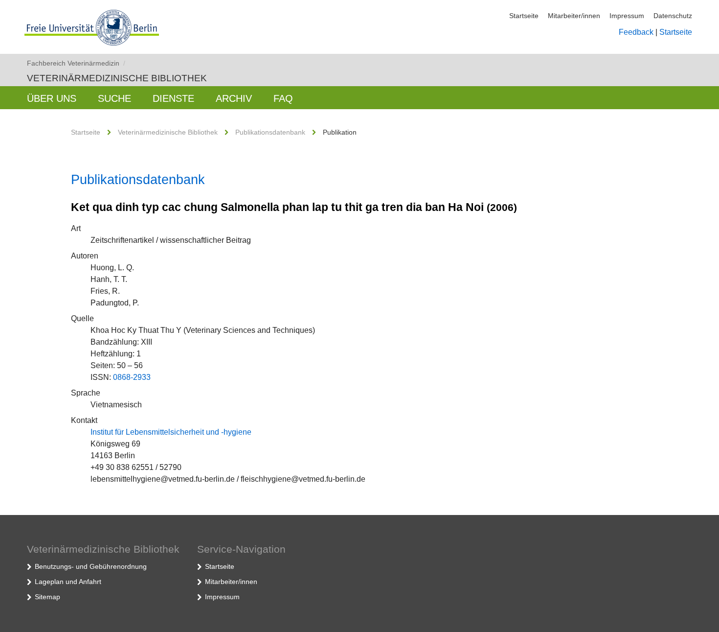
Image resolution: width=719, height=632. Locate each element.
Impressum (626, 16)
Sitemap (47, 597)
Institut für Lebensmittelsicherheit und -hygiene (170, 432)
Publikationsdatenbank (270, 132)
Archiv (234, 98)
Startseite (524, 16)
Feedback (636, 32)
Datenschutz (672, 16)
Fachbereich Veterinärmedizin (76, 63)
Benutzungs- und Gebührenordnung (91, 566)
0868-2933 (132, 377)
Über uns (51, 98)
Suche (114, 98)
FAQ (283, 98)
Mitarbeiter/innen (574, 16)
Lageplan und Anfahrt (68, 581)
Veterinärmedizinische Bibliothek (117, 78)
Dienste (173, 98)
